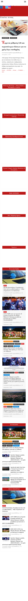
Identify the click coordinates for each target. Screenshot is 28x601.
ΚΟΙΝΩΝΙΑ (17, 343)
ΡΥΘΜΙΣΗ (20, 70)
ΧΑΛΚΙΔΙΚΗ (16, 346)
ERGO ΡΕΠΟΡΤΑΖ (8, 341)
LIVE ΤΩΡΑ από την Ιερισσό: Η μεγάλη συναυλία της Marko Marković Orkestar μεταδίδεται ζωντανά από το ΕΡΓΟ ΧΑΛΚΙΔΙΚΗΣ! (13, 317)
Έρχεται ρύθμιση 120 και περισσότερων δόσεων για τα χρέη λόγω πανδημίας (14, 46)
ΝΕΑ (5, 285)
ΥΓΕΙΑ (5, 346)
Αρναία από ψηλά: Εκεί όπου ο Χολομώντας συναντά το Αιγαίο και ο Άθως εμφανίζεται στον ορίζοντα (14, 410)
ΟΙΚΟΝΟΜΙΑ (13, 38)
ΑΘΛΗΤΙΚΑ (16, 341)
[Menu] (1, 1)
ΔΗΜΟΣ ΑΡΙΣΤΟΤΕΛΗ (9, 343)
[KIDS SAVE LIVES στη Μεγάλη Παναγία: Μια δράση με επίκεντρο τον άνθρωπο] (14, 332)
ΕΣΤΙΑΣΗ (9, 70)
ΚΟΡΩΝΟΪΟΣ (5, 38)
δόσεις (3, 70)
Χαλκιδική (10, 346)
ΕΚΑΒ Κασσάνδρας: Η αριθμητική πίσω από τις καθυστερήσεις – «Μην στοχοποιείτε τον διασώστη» (14, 289)
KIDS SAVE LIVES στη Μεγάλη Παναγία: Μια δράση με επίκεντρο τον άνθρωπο (13, 349)
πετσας (14, 70)
